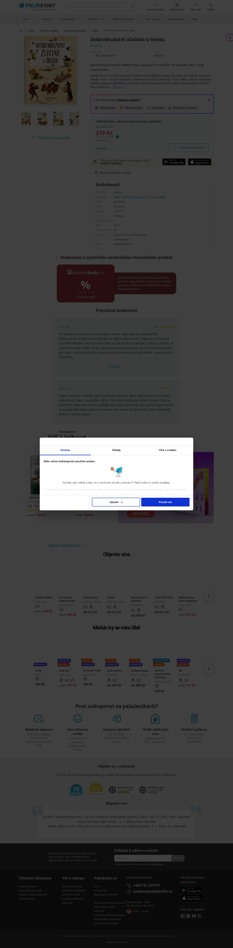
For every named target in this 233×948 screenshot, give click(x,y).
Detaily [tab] (116, 450)
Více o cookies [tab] (167, 450)
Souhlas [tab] (65, 450)
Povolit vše (165, 502)
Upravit (114, 502)
